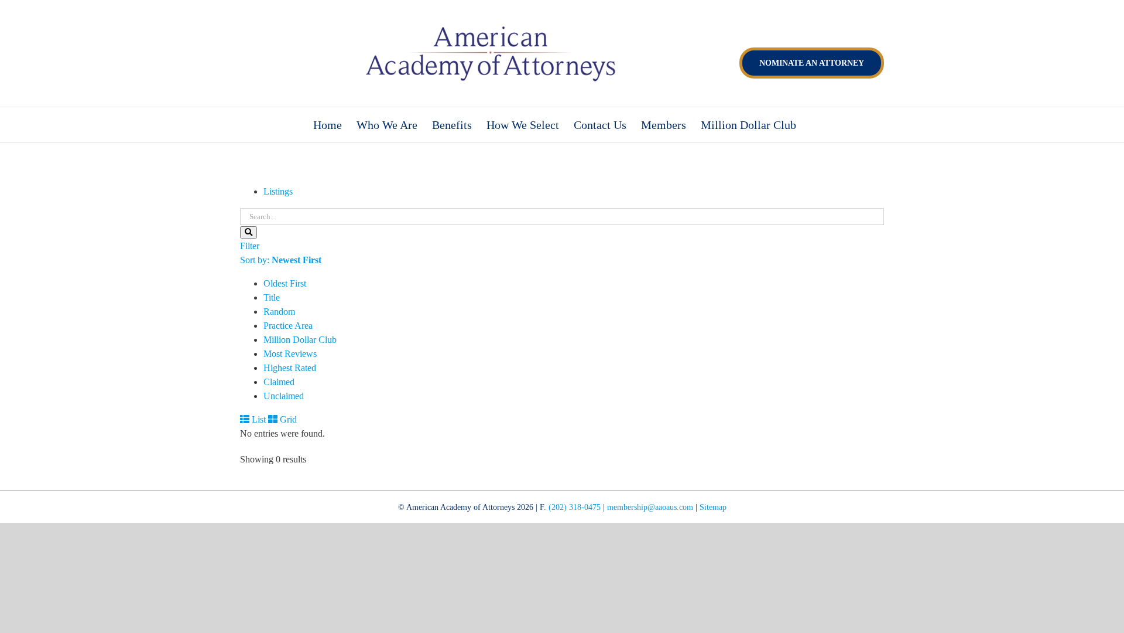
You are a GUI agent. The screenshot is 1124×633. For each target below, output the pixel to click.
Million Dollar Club (300, 340)
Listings (278, 191)
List (257, 419)
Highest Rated (289, 368)
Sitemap (713, 507)
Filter (249, 246)
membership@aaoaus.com (650, 507)
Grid (287, 419)
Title (271, 297)
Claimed (278, 382)
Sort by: (280, 260)
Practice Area (288, 326)
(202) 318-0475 (575, 507)
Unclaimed (283, 396)
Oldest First (284, 283)
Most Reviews (290, 354)
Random (279, 311)
